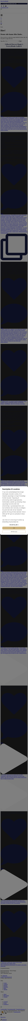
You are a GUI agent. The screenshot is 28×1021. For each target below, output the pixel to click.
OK (14, 528)
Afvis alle (14, 531)
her (17, 522)
